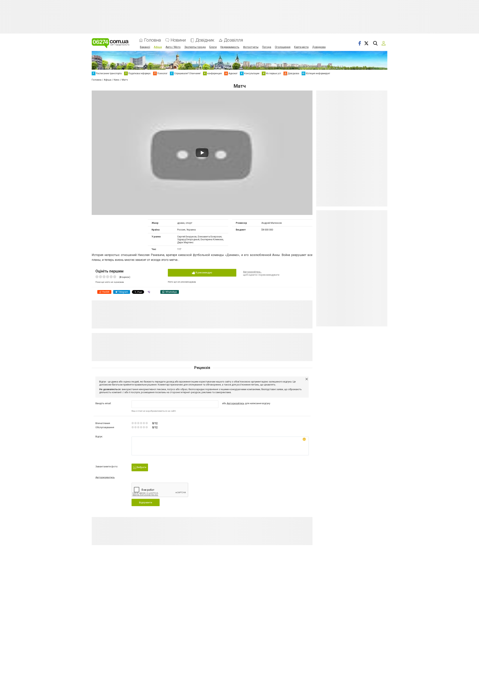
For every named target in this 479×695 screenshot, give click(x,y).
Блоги (213, 47)
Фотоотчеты (250, 47)
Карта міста (301, 47)
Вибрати (141, 467)
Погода (266, 47)
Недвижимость (229, 47)
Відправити (145, 502)
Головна (152, 40)
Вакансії (145, 47)
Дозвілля (233, 40)
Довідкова (319, 47)
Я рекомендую (203, 272)
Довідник (205, 40)
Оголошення (282, 47)
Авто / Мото (173, 47)
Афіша (158, 47)
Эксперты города (195, 47)
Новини (178, 40)
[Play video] (202, 152)
